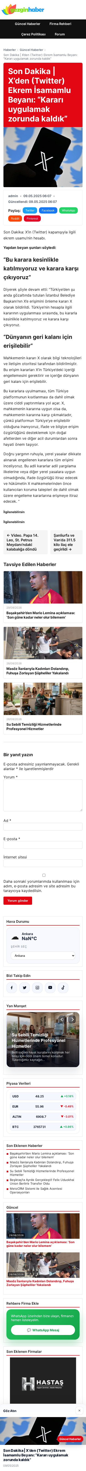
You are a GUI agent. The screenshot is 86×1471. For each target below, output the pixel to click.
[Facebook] (11, 987)
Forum (60, 34)
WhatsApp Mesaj (43, 1330)
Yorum (10, 777)
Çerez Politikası (33, 34)
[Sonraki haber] (72, 1019)
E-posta (11, 838)
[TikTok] (63, 987)
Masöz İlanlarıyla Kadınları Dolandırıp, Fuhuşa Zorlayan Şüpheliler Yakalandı (41, 1164)
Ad (7, 820)
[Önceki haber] (62, 1019)
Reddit (15, 218)
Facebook (48, 210)
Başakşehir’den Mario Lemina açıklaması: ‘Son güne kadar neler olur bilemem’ (42, 1155)
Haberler (9, 50)
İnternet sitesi (15, 857)
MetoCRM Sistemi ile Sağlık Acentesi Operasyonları (36, 1190)
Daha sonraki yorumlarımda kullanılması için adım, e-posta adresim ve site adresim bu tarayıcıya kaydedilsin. (41, 886)
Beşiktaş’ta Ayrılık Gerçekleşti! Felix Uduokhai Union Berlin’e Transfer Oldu (42, 1181)
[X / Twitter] (24, 987)
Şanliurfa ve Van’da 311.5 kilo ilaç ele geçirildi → (64, 542)
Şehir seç (19, 946)
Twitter (29, 210)
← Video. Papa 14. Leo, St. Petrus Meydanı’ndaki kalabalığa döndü (23, 542)
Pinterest (32, 218)
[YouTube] (50, 987)
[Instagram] (37, 987)
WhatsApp (68, 210)
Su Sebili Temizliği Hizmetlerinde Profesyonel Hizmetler (42, 1173)
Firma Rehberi (60, 24)
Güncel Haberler (27, 24)
